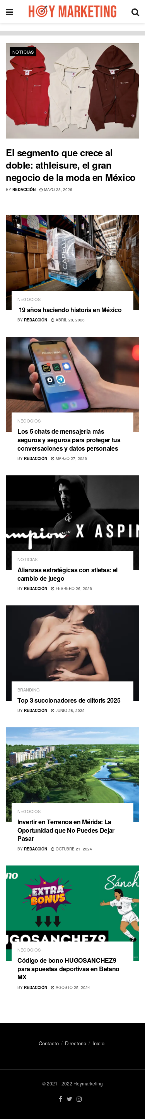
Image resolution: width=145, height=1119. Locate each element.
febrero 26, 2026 (73, 588)
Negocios (29, 299)
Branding (28, 690)
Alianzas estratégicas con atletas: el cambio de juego (67, 574)
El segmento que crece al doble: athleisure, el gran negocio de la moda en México (71, 165)
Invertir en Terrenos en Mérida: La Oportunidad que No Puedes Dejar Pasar (65, 830)
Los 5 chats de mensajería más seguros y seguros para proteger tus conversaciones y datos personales (69, 439)
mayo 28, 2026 (57, 189)
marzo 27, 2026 (71, 458)
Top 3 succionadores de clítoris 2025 (68, 700)
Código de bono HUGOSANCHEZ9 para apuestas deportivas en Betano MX (68, 968)
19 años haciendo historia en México (69, 309)
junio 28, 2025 (70, 710)
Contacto (49, 1043)
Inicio (98, 1043)
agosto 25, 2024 (72, 987)
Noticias (23, 52)
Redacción (24, 189)
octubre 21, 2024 (73, 849)
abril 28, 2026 (70, 320)
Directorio (75, 1043)
